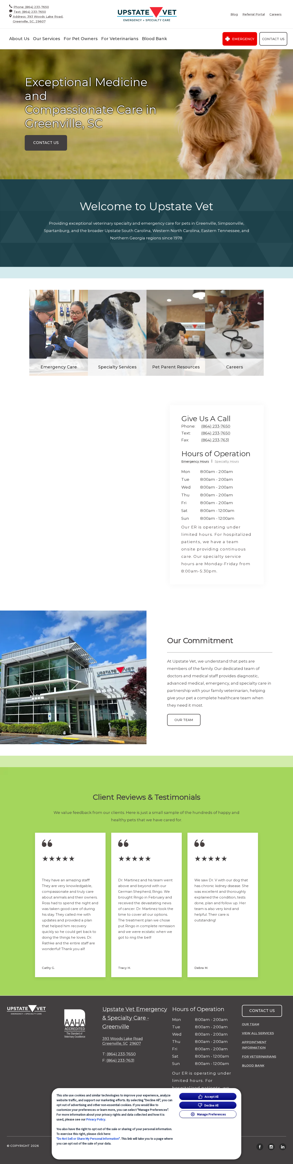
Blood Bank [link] (154, 38)
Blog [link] (234, 14)
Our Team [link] (183, 720)
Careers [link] (275, 14)
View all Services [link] (258, 1033)
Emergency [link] (243, 39)
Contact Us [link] (273, 39)
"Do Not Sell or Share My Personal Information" (88, 1138)
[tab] (196, 462)
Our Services (46, 38)
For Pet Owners (81, 38)
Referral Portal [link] (253, 14)
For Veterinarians (119, 38)
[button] (77, 1023)
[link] (147, 14)
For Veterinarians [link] (259, 1056)
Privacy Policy (95, 1119)
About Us (19, 38)
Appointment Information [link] (254, 1044)
